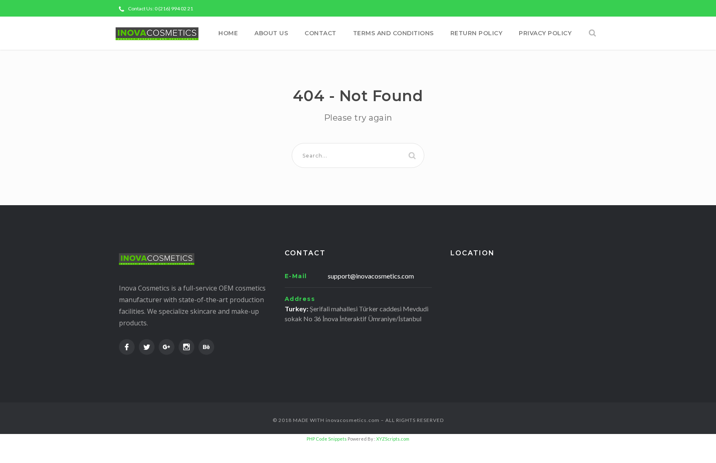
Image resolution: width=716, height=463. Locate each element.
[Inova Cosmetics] (157, 33)
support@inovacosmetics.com (371, 276)
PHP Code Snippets (327, 438)
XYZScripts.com (392, 438)
